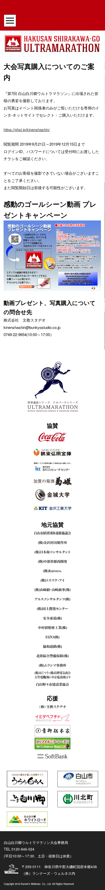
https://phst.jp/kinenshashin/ (27, 129)
